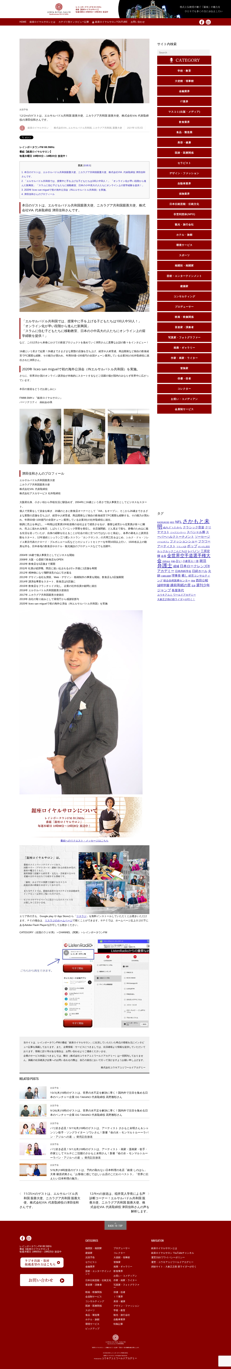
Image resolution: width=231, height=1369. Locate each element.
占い (179, 561)
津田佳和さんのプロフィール (38, 194)
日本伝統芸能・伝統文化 (98, 1280)
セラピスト (91, 1262)
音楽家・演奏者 (93, 1284)
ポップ (192, 546)
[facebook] (201, 22)
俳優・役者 (119, 1292)
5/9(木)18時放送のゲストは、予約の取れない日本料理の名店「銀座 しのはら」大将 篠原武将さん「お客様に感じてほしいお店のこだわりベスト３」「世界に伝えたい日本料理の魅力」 (99, 1174)
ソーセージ (202, 536)
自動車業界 (119, 1319)
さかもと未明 (183, 524)
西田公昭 (202, 580)
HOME (23, 22)
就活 (202, 561)
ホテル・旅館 (92, 1319)
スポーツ (90, 1310)
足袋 (193, 586)
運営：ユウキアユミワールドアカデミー (172, 1262)
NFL (178, 522)
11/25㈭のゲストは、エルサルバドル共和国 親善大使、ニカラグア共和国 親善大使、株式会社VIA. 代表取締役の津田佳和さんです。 (49, 1200)
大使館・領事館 (122, 1257)
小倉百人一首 (190, 561)
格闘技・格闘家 (93, 1248)
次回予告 (23, 109)
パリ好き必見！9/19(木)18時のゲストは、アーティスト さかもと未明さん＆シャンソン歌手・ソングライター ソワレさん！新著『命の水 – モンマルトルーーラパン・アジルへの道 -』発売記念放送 (99, 1132)
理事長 (176, 575)
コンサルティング (94, 1301)
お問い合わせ (138, 22)
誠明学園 (163, 585)
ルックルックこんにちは (172, 551)
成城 (176, 566)
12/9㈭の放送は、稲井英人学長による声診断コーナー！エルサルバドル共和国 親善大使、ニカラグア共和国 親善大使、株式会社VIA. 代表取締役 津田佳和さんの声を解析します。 (119, 1202)
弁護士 (164, 565)
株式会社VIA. (60, 127)
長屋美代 (178, 590)
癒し (185, 575)
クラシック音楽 (193, 527)
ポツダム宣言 (204, 546)
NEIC (172, 522)
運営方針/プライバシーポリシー (168, 1257)
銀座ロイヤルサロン (38, 127)
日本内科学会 (183, 571)
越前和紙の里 (180, 585)
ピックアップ (92, 1328)
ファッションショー (183, 541)
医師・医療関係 (93, 1305)
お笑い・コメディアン (125, 1275)
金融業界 (90, 1266)
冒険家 (117, 1262)
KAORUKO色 (163, 522)
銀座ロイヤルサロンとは (42, 22)
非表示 (87, 165)
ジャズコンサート (178, 532)
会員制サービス (93, 1296)
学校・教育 (119, 1310)
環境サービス (92, 1324)
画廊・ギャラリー (123, 1266)
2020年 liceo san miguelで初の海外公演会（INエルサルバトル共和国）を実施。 (64, 189)
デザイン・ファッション (126, 1305)
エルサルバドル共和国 (80, 127)
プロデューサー (122, 1248)
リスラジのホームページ (59, 920)
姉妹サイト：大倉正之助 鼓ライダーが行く (174, 1266)
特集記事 (118, 1324)
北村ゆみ (166, 561)
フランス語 (181, 546)
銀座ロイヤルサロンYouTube (111, 22)
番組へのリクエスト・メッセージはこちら (84, 840)
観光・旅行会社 (122, 1315)
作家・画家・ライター (125, 1280)
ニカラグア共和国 (102, 127)
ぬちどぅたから (172, 527)
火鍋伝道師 (166, 576)
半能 (173, 561)
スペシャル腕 (196, 532)
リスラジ (81, 916)
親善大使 (117, 127)
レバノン (194, 551)
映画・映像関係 (93, 1292)
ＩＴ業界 (118, 1296)
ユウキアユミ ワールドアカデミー (176, 594)
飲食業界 (118, 1271)
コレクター (119, 1253)
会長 (163, 556)
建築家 (88, 1253)
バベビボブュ (163, 542)
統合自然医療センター (176, 580)
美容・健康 (119, 1301)
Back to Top (115, 1225)
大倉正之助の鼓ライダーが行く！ (176, 599)
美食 (193, 581)
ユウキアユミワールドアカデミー (119, 1358)
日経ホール (199, 571)
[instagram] (208, 22)
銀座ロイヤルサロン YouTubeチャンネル (172, 1253)
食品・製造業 (92, 1315)
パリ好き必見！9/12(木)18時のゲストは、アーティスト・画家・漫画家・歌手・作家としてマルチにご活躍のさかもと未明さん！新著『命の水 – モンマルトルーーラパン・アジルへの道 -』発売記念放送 (99, 1153)
